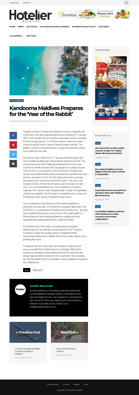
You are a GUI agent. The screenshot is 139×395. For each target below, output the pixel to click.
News (21, 27)
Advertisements (53, 384)
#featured (37, 270)
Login (86, 384)
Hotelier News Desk (38, 121)
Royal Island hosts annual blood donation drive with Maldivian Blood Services (110, 193)
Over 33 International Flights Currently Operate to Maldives (27, 351)
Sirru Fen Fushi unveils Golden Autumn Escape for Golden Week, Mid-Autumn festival (109, 151)
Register (76, 384)
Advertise (14, 3)
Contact (27, 3)
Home (12, 27)
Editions (31, 36)
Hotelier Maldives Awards (54, 27)
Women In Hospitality (84, 27)
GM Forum (31, 27)
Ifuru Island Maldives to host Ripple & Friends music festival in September (110, 172)
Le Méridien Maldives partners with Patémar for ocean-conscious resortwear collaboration (109, 215)
